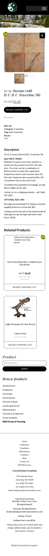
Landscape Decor (11, 405)
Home (24, 441)
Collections (24, 445)
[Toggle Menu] (44, 8)
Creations (24, 455)
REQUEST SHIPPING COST (17, 110)
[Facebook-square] (15, 542)
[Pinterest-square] (26, 542)
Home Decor (9, 397)
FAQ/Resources (24, 465)
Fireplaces (8, 389)
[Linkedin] (32, 542)
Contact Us (24, 461)
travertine (18, 132)
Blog (24, 458)
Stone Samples (10, 417)
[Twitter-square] (21, 542)
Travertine (18, 129)
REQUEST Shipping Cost (24, 287)
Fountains (7, 393)
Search (24, 369)
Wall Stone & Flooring (14, 421)
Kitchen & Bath (10, 401)
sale (11, 132)
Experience (24, 448)
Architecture (9, 385)
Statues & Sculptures (13, 413)
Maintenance (9, 409)
